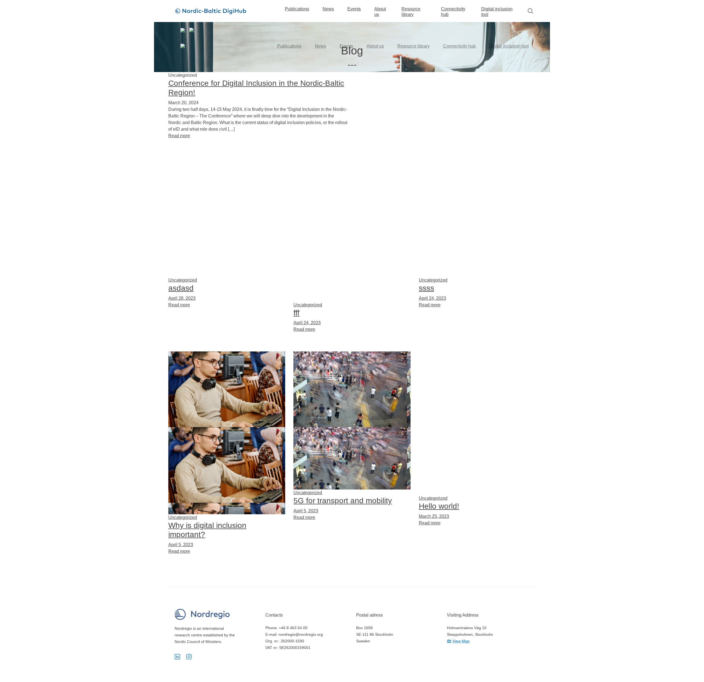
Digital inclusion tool (497, 12)
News (328, 9)
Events (354, 9)
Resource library (411, 12)
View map (460, 641)
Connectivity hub (453, 12)
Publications (297, 9)
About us (380, 12)
